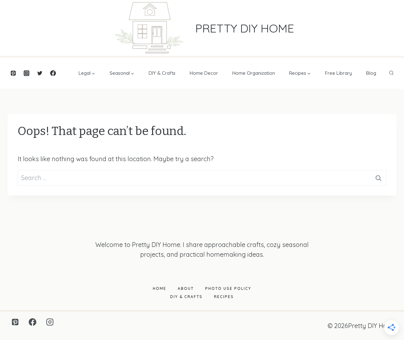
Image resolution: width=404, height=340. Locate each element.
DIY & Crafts (162, 73)
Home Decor (204, 73)
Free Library (338, 73)
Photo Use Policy (228, 288)
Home (159, 288)
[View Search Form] (391, 73)
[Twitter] (39, 73)
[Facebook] (53, 73)
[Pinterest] (13, 73)
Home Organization (253, 73)
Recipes (224, 296)
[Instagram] (26, 73)
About (186, 288)
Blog (371, 73)
